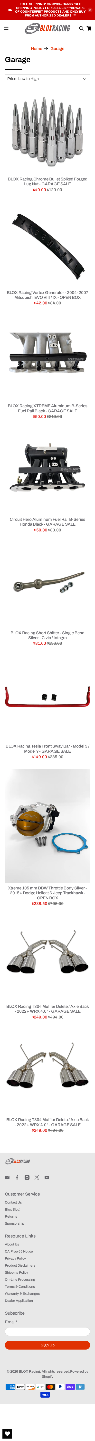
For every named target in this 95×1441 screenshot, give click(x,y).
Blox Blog (12, 1209)
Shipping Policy (16, 1272)
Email (11, 1322)
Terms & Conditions (20, 1286)
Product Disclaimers (20, 1265)
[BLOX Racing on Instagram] (27, 1178)
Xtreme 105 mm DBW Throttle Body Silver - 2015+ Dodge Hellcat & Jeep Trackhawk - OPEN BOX (47, 893)
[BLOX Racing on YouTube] (46, 1178)
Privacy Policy (15, 1258)
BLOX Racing (29, 1371)
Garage (57, 49)
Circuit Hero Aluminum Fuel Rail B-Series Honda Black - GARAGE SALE (47, 522)
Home (36, 49)
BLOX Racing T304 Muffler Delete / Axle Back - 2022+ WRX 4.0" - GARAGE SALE (47, 1009)
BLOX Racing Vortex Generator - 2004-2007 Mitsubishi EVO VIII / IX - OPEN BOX (47, 295)
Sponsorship (14, 1223)
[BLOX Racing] (47, 28)
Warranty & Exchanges (22, 1293)
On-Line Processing (20, 1279)
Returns (11, 1216)
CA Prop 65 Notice (19, 1251)
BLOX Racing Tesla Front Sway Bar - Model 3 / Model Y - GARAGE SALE (47, 748)
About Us (12, 1244)
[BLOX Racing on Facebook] (17, 1178)
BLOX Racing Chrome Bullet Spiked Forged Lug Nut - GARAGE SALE (47, 181)
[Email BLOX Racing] (7, 1178)
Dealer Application (19, 1301)
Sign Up (48, 1345)
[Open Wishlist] (7, 1434)
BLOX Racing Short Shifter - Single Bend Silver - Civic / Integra (47, 635)
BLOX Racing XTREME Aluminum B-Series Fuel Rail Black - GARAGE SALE (47, 408)
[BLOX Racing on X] (36, 1178)
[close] (90, 10)
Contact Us (13, 1202)
